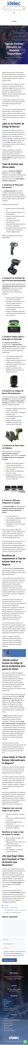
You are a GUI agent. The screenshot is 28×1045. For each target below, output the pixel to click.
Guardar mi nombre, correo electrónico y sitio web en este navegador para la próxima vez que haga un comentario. (15, 953)
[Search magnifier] (23, 8)
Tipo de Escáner (13, 908)
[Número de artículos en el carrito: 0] (14, 13)
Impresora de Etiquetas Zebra (12, 912)
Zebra (21, 399)
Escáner (6, 905)
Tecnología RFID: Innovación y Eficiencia (15, 910)
